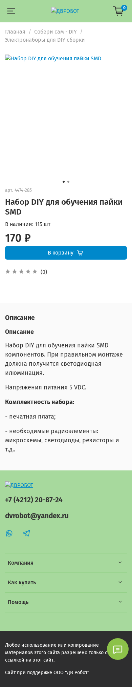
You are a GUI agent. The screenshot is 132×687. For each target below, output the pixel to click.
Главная (15, 31)
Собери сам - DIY (55, 31)
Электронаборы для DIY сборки (45, 40)
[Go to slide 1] (64, 182)
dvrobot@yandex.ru (37, 516)
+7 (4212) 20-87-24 (34, 500)
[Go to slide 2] (68, 182)
